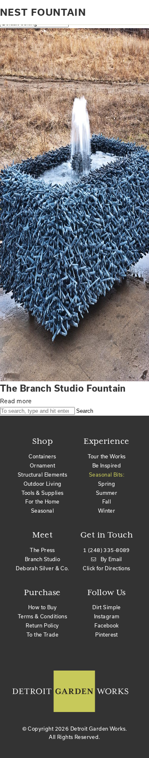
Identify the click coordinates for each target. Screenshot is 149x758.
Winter (106, 510)
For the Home (42, 501)
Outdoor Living (43, 484)
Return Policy (42, 625)
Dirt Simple (106, 607)
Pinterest (106, 634)
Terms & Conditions (42, 616)
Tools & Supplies (43, 493)
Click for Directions (106, 568)
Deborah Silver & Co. (42, 568)
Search (84, 411)
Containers (42, 456)
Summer (107, 493)
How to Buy (42, 607)
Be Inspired (106, 465)
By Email (111, 559)
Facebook (106, 625)
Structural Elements (42, 474)
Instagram (107, 616)
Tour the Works (107, 456)
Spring (106, 484)
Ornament (42, 465)
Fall (106, 501)
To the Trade (42, 634)
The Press (42, 550)
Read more (16, 400)
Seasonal (42, 510)
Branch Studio (42, 559)
